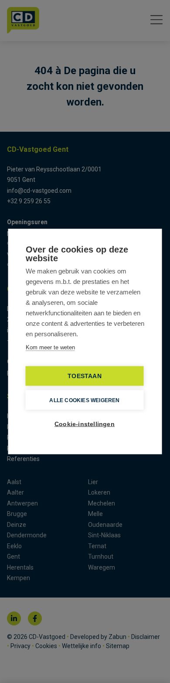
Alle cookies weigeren (84, 400)
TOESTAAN (85, 376)
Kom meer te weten (50, 347)
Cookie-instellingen (84, 424)
